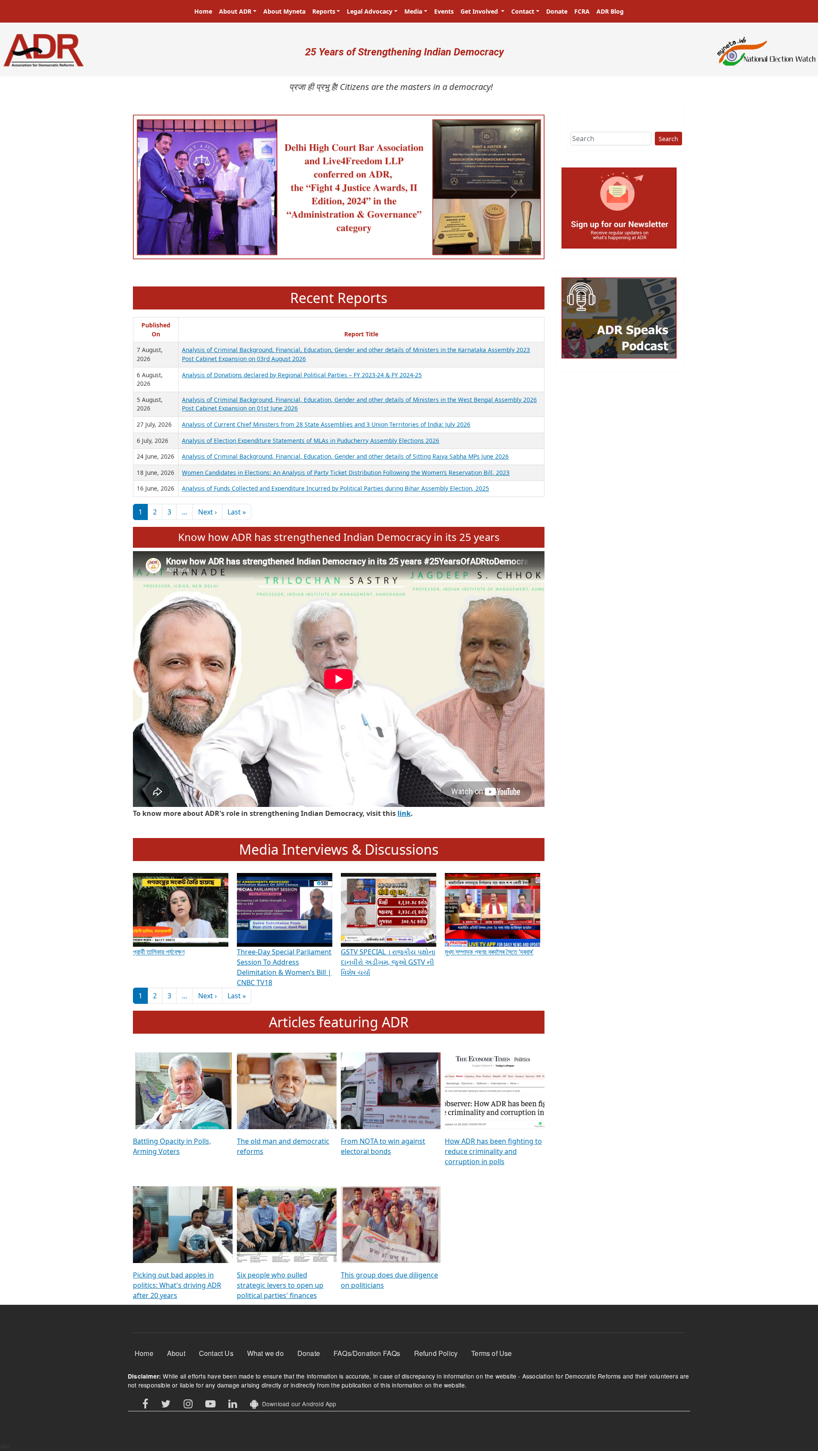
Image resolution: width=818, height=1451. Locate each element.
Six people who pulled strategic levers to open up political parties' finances (280, 1285)
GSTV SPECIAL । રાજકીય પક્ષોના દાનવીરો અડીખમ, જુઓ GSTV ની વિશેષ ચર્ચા (388, 962)
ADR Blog (610, 11)
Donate (556, 11)
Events (444, 11)
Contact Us (216, 1353)
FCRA (582, 11)
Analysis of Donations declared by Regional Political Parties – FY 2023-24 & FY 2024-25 (302, 375)
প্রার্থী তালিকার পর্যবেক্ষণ (158, 952)
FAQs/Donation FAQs (367, 1353)
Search (668, 139)
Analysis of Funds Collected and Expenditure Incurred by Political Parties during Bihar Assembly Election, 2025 (335, 488)
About (176, 1353)
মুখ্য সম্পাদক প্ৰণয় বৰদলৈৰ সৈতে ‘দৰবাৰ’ (489, 952)
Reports (323, 11)
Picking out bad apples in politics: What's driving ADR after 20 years (177, 1285)
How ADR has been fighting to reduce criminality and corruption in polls (493, 1151)
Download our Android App (297, 1403)
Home (203, 11)
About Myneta (284, 11)
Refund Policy (436, 1353)
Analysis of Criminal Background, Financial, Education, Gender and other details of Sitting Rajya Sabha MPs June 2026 (345, 456)
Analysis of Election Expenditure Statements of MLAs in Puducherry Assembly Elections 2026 (310, 440)
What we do (265, 1353)
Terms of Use (491, 1353)
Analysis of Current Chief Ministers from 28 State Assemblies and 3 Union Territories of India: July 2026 (326, 424)
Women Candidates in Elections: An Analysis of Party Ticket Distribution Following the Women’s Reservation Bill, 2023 (346, 472)
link (404, 813)
